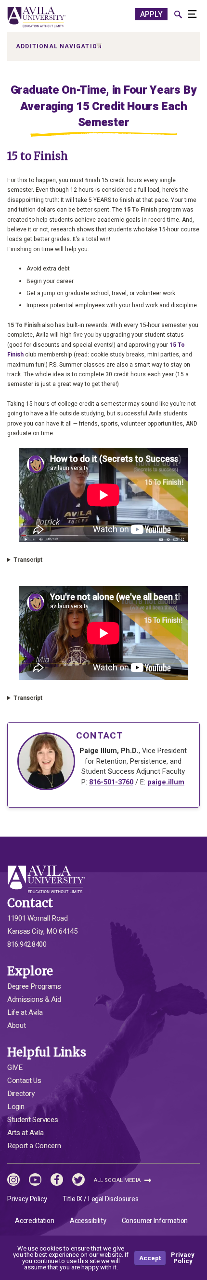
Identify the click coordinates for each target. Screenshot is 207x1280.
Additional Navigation (59, 46)
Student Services (32, 1119)
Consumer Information (155, 1221)
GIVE (15, 1067)
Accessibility (88, 1221)
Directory (21, 1093)
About (16, 1025)
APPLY (151, 14)
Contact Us (24, 1080)
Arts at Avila (25, 1132)
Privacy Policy (27, 1199)
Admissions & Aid (34, 999)
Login (15, 1106)
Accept (150, 1258)
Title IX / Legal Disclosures (101, 1199)
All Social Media (118, 1180)
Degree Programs (34, 986)
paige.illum (165, 782)
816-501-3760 (111, 782)
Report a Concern (34, 1145)
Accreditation (34, 1221)
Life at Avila (24, 1012)
